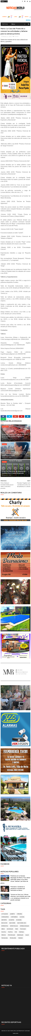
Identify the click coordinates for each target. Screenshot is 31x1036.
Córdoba (19, 914)
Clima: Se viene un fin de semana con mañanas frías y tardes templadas (13, 472)
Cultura (22, 917)
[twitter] (27, 1)
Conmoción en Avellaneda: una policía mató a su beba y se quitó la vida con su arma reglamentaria (14, 453)
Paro (16, 929)
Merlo (3, 929)
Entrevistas (4, 926)
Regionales (20, 935)
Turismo (20, 938)
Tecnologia (4, 938)
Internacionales (24, 926)
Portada (5, 24)
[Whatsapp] (3, 419)
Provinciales (11, 935)
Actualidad (5, 426)
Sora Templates (11, 1030)
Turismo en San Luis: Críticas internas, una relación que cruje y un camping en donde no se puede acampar (20, 897)
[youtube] (30, 1)
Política (10, 932)
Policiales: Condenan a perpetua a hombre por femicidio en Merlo (18, 888)
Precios (3, 935)
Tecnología (13, 938)
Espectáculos (14, 926)
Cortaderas (14, 917)
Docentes (11, 920)
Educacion (4, 923)
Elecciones (12, 923)
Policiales (23, 929)
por (16, 932)
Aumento (12, 914)
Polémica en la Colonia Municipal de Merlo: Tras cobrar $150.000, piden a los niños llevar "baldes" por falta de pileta (15, 879)
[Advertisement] (15, 967)
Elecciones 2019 (21, 923)
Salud (27, 935)
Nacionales (10, 929)
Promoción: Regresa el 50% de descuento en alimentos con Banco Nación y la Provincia (15, 436)
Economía (18, 920)
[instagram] (25, 1)
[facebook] (22, 1)
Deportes (4, 920)
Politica (3, 932)
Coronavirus (5, 917)
